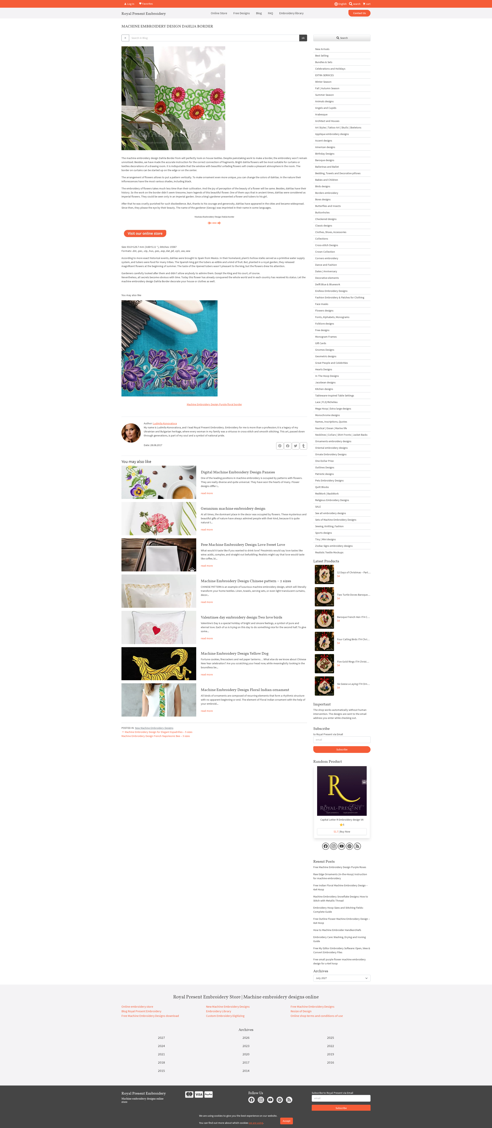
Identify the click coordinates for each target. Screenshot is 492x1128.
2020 (246, 1054)
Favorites (147, 3)
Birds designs (322, 186)
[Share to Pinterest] (279, 446)
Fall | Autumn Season (327, 88)
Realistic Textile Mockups (329, 552)
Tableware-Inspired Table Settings (334, 395)
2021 (161, 1054)
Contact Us (359, 13)
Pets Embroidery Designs (329, 480)
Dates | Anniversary (326, 271)
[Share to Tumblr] (303, 446)
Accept (286, 1121)
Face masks (321, 304)
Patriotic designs (324, 474)
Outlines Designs (324, 467)
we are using (256, 1123)
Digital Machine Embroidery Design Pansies (238, 472)
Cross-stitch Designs (326, 245)
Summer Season (324, 95)
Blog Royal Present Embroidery (141, 1011)
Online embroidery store (137, 1006)
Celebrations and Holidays (330, 68)
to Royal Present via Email (328, 734)
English (342, 4)
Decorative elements (327, 278)
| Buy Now (342, 831)
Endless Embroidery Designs (331, 291)
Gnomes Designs (324, 349)
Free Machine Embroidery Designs (312, 1006)
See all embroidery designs (330, 513)
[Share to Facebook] (287, 446)
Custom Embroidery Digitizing (225, 1016)
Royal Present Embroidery (143, 13)
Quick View (342, 793)
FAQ (270, 13)
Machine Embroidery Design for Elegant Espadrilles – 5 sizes (158, 732)
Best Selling (321, 55)
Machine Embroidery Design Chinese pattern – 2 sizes (246, 581)
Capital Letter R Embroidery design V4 (341, 819)
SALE (318, 506)
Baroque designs (324, 160)
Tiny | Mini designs (325, 539)
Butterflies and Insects (328, 206)
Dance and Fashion (326, 264)
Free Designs (241, 13)
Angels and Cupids (325, 108)
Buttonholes (322, 212)
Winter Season (323, 81)
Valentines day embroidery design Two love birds (241, 617)
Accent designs (323, 140)
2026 (246, 1037)
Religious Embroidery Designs (332, 500)
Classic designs (323, 225)
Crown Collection (325, 251)
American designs (325, 147)
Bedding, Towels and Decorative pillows (338, 173)
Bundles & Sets (323, 62)
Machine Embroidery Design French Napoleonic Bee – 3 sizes (155, 736)
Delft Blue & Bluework (327, 284)
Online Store (219, 13)
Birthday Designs (324, 153)
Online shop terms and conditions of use (317, 1016)
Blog (259, 13)
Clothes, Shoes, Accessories (330, 232)
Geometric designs (325, 356)
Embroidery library (291, 13)
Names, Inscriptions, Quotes (331, 421)
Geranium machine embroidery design (233, 508)
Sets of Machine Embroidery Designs (335, 519)
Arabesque (321, 114)
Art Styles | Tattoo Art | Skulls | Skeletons (338, 127)
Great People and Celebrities (331, 363)
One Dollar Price (324, 461)
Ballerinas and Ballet (327, 166)
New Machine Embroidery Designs (154, 728)
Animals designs (324, 101)
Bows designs (323, 199)
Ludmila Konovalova (165, 423)
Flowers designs (324, 310)
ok (303, 38)
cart (368, 4)
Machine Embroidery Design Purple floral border (214, 404)
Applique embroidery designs (332, 134)
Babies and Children (326, 179)
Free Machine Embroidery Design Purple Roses (339, 867)
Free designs (322, 330)
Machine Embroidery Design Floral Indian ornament (245, 689)
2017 (246, 1062)
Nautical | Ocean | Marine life (331, 428)
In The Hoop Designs (327, 376)
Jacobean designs (325, 382)
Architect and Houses (327, 121)
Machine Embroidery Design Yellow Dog (234, 653)
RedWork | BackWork (327, 493)
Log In (130, 4)
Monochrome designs (327, 415)
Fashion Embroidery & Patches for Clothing (339, 297)
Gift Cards (320, 343)
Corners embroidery (326, 258)
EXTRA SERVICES (324, 75)
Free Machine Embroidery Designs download (150, 1016)
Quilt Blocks (322, 487)
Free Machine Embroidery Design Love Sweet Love (243, 544)
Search (344, 38)
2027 (161, 1037)
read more (207, 493)
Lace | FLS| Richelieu (326, 402)
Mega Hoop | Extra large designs (333, 408)
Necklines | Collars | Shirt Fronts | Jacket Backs (341, 434)
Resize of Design (301, 1011)
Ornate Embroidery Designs (331, 454)
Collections (321, 238)
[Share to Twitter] (295, 446)
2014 (246, 1070)
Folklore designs (324, 323)
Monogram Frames (326, 336)
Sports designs (323, 532)
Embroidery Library (218, 1011)
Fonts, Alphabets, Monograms (332, 317)
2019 (330, 1054)
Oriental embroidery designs (331, 448)
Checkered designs (326, 219)
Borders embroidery (326, 193)
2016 (330, 1062)
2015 (161, 1070)
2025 (330, 1037)
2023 (246, 1046)
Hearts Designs (323, 369)
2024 (161, 1046)
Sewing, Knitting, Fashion (329, 526)
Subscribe (341, 749)
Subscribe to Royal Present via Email (332, 1093)
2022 (330, 1046)
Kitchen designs (324, 389)
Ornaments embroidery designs (333, 441)
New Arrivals (322, 49)
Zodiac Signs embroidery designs (334, 546)
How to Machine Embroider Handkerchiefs (337, 930)
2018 (161, 1062)
